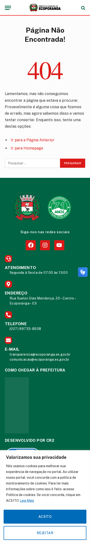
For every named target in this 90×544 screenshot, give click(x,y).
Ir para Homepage (27, 148)
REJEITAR (45, 533)
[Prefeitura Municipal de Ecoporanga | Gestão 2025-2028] (45, 8)
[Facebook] (31, 245)
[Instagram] (45, 245)
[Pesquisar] (82, 7)
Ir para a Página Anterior (32, 140)
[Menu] (8, 7)
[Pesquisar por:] (32, 163)
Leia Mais (27, 500)
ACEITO (45, 517)
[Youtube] (59, 245)
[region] (45, 497)
